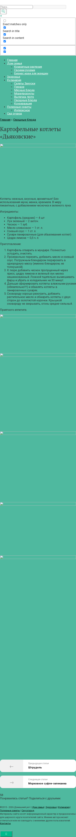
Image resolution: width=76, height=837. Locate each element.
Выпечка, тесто (24, 97)
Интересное (22, 110)
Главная (12, 60)
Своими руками (24, 70)
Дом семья (14, 63)
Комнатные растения (28, 66)
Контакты (5, 823)
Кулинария (14, 80)
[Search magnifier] (3, 11)
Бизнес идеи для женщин (31, 73)
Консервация (23, 103)
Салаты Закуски (24, 83)
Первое (19, 87)
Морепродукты (24, 93)
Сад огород (14, 113)
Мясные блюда (24, 90)
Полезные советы (19, 107)
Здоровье (13, 76)
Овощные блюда (25, 100)
